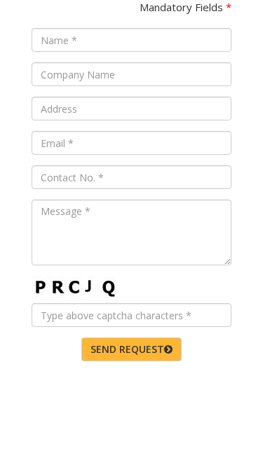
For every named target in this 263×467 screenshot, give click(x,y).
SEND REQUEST (127, 349)
